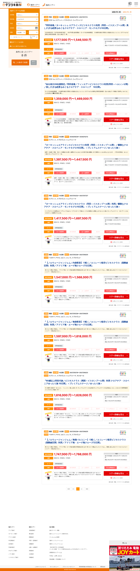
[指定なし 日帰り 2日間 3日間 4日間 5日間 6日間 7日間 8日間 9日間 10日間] (33, 32)
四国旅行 (31, 550)
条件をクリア (34, 62)
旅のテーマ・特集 (54, 530)
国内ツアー (50, 5)
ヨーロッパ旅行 (13, 533)
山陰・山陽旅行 (33, 547)
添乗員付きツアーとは (56, 552)
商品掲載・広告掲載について (57, 559)
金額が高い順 (127, 12)
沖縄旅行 (31, 557)
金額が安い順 (116, 12)
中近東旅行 (12, 540)
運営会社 (102, 566)
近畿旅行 (31, 544)
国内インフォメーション (56, 544)
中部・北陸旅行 (33, 540)
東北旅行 (31, 533)
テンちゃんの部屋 (54, 537)
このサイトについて (40, 566)
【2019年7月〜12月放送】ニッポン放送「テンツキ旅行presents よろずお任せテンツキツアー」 (69, 548)
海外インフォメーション (56, 540)
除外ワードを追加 (17, 42)
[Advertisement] (24, 82)
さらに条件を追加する (19, 46)
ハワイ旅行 (12, 554)
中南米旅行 (12, 547)
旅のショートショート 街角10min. (59, 533)
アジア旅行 (12, 530)
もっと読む (78, 60)
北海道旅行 (32, 530)
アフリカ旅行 (12, 537)
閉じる (124, 543)
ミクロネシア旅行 (13, 557)
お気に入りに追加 (117, 63)
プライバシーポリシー (69, 566)
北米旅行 (11, 544)
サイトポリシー (54, 566)
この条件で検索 (21, 62)
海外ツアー (35, 5)
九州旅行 (31, 554)
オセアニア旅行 (13, 550)
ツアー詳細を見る (116, 59)
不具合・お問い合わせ (56, 556)
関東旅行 (31, 537)
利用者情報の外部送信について (87, 566)
